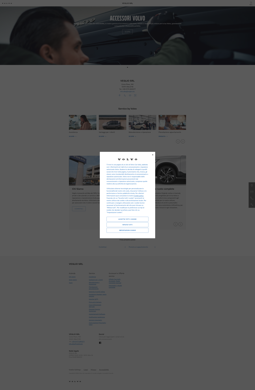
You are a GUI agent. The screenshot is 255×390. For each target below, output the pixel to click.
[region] (127, 195)
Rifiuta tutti (127, 225)
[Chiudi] (153, 155)
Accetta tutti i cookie (127, 219)
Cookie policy (138, 196)
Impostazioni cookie (127, 230)
